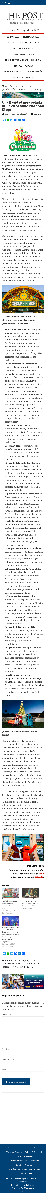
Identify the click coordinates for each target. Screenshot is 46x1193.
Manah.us (29, 1188)
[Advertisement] (23, 1118)
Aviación (29, 65)
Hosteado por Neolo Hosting (23, 1185)
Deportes (34, 42)
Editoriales (13, 36)
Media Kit (30, 77)
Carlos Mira (10, 114)
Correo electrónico (10, 1059)
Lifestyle (17, 65)
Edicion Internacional (16, 60)
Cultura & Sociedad (23, 48)
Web (4, 1070)
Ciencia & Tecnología (14, 71)
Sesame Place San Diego (15, 155)
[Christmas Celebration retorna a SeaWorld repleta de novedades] (30, 893)
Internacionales (30, 36)
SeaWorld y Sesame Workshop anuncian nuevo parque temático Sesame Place (9, 903)
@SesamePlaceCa (12, 829)
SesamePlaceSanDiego (19, 815)
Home (5, 86)
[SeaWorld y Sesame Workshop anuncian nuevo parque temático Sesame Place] (10, 893)
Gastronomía (35, 71)
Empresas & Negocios (23, 54)
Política (11, 42)
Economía (36, 60)
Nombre (6, 1049)
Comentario (7, 1015)
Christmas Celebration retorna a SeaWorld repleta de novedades (30, 901)
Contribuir (17, 77)
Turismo (22, 42)
